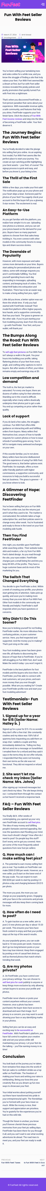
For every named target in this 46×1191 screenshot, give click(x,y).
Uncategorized (10, 37)
